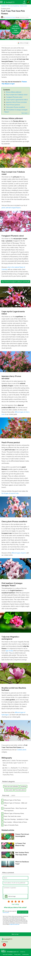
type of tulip (9, 650)
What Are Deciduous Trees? (22, 863)
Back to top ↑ (15, 934)
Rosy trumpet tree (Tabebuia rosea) (16, 94)
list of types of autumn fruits (10, 493)
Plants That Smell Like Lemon (12, 816)
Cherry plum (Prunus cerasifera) (15, 107)
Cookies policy (25, 954)
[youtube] (4, 944)
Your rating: (15, 904)
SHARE (24, 3)
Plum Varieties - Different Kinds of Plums (15, 822)
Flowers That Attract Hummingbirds (22, 835)
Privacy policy (17, 954)
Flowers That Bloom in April (14, 83)
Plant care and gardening (13, 6)
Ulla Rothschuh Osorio (10, 17)
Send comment (22, 912)
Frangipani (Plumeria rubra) (14, 97)
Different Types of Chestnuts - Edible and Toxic (15, 804)
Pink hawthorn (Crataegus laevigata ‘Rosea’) (16, 111)
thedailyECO (4, 6)
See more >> (25, 113)
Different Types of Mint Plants (12, 800)
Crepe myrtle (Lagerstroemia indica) (17, 99)
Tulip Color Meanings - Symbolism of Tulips (16, 819)
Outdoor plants (23, 6)
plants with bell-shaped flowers (11, 207)
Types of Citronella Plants (11, 825)
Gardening (23, 786)
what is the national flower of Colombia (13, 268)
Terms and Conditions (7, 954)
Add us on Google (24, 43)
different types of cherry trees (15, 413)
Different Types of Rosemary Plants (14, 813)
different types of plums (18, 553)
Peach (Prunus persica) (13, 105)
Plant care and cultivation (11, 786)
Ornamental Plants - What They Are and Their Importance (15, 809)
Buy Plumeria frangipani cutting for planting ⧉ (15, 281)
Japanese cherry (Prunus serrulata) (16, 102)
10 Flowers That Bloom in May (20, 844)
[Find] (28, 2)
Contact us (22, 951)
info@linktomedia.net (14, 924)
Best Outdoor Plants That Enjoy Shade (22, 854)
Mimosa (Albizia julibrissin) (13, 92)
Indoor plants (9, 790)
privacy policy (6, 912)
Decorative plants (20, 790)
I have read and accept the (9, 912)
